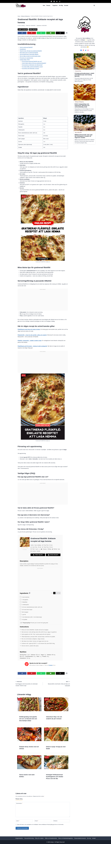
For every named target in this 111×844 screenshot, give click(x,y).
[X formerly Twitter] (57, 1)
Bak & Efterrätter (78, 132)
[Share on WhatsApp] (41, 33)
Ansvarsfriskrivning (29, 838)
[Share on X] (60, 33)
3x (59, 593)
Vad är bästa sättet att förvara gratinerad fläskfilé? (34, 63)
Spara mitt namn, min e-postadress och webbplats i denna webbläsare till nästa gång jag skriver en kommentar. (40, 824)
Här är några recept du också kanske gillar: (30, 56)
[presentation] (29, 705)
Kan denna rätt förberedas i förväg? (30, 68)
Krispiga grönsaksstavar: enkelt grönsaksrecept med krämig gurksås (84, 75)
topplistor (55, 5)
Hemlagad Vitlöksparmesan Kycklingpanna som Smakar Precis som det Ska (54, 776)
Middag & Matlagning (25, 16)
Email (36, 820)
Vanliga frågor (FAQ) (25, 59)
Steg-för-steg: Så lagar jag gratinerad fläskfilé (31, 50)
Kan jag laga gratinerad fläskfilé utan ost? (32, 61)
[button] (23, 196)
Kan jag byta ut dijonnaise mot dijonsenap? (32, 65)
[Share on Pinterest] (31, 33)
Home (19, 16)
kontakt (66, 5)
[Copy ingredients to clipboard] (29, 593)
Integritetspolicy (19, 838)
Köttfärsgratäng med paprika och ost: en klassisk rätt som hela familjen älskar (28, 718)
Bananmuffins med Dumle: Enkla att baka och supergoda (59, 683)
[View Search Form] (94, 5)
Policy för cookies (39, 838)
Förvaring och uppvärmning (26, 58)
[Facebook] (51, 1)
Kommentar (19, 803)
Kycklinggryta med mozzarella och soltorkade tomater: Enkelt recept (27, 683)
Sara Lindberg (22, 25)
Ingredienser (23, 49)
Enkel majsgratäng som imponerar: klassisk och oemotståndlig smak (82, 105)
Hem (44, 5)
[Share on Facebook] (22, 33)
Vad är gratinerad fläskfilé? (26, 47)
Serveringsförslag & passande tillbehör (29, 54)
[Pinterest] (54, 1)
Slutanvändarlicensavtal (80, 838)
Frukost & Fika (78, 71)
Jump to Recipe (22, 29)
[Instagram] (59, 1)
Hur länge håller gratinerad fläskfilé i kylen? (32, 66)
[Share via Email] (50, 33)
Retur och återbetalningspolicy (65, 838)
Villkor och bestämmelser (51, 838)
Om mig (61, 5)
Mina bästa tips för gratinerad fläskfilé (29, 52)
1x (54, 593)
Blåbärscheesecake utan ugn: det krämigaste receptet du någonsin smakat (84, 136)
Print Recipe (33, 29)
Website (55, 820)
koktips (52, 842)
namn (18, 820)
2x (56, 593)
